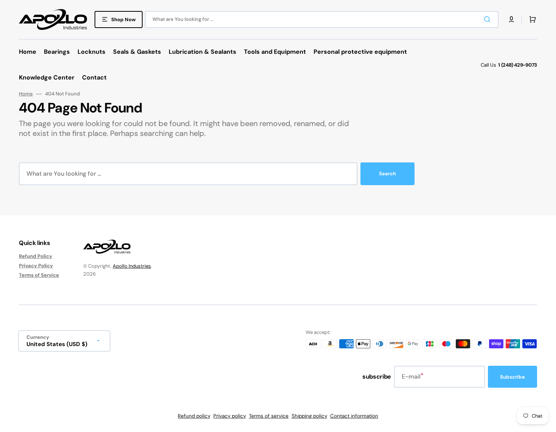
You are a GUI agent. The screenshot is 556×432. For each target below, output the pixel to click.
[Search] (489, 19)
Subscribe (512, 377)
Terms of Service (39, 275)
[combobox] (322, 19)
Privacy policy (229, 416)
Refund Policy (35, 256)
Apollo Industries (132, 266)
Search (387, 173)
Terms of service (269, 416)
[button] (511, 19)
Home (26, 94)
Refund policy (194, 416)
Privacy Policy (36, 265)
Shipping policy (309, 416)
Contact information (354, 416)
